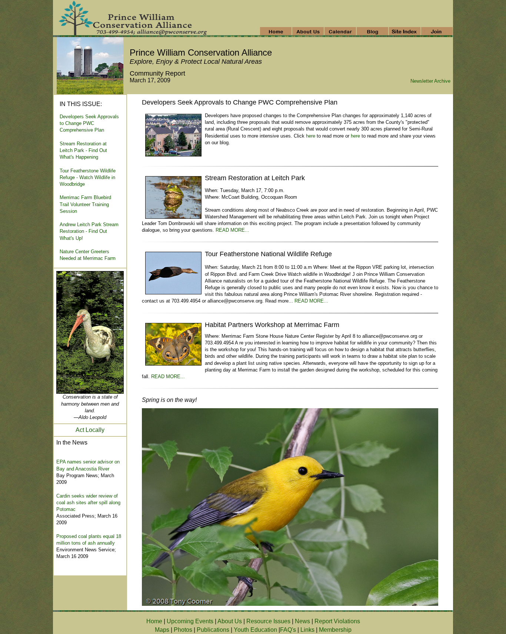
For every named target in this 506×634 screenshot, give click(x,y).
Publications (213, 630)
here (310, 136)
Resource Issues (268, 621)
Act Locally (90, 430)
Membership (335, 630)
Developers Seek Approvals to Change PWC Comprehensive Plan (89, 123)
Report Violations (337, 621)
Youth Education (255, 630)
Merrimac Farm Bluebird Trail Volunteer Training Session (85, 204)
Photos (183, 630)
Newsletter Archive (430, 81)
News (303, 621)
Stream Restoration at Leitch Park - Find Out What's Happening (83, 150)
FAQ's (288, 630)
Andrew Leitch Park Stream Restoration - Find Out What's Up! (89, 231)
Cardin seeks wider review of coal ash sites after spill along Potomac (88, 502)
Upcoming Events (190, 621)
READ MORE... (232, 230)
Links (307, 630)
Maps (162, 630)
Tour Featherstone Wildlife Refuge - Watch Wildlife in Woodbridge (88, 177)
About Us (229, 621)
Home (154, 621)
